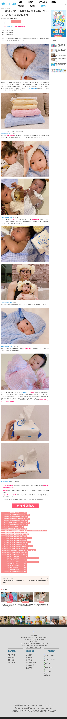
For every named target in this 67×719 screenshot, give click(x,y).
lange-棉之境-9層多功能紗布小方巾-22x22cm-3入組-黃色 (15, 514)
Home (2, 8)
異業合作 (11, 657)
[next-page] (26, 610)
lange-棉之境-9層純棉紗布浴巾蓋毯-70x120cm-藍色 (14, 552)
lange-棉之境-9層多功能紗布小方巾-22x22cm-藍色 (14, 567)
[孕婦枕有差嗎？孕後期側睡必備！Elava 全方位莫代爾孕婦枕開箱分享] (41, 597)
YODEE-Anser (15, 18)
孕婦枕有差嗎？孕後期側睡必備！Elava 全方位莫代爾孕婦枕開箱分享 (41, 605)
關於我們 (11, 655)
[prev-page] (24, 610)
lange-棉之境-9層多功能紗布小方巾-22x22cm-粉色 (14, 564)
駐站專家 (29, 668)
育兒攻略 (29, 657)
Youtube (48, 671)
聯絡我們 (11, 663)
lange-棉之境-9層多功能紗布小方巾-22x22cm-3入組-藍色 (15, 518)
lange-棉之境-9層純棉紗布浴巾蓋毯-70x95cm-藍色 (14, 536)
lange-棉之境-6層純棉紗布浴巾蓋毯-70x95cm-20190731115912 (16, 538)
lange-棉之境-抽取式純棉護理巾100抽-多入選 (12, 530)
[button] (65, 4)
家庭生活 (29, 660)
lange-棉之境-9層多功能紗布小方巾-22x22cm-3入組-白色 (15, 522)
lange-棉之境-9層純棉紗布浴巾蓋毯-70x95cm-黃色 (14, 528)
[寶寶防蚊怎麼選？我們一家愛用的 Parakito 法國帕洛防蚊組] (25, 597)
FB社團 (47, 663)
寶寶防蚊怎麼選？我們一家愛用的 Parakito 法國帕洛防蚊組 (25, 605)
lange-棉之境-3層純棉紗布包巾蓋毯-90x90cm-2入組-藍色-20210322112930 (20, 562)
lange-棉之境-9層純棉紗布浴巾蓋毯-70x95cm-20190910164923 (17, 546)
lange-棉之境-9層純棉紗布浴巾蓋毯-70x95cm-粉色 (14, 532)
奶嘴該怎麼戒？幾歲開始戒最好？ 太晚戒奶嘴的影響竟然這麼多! (60, 64)
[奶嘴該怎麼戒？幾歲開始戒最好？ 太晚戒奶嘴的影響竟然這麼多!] (53, 64)
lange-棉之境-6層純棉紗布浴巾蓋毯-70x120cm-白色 (14, 524)
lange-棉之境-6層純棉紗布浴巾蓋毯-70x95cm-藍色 (14, 569)
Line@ (47, 675)
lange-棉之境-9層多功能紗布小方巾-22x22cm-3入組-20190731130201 (18, 550)
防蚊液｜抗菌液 (25, 601)
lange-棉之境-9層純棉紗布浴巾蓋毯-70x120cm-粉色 (14, 548)
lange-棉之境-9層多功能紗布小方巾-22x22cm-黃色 (14, 560)
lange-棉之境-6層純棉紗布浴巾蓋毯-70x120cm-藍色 (14, 520)
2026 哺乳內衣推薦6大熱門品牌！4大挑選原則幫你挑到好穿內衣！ (60, 50)
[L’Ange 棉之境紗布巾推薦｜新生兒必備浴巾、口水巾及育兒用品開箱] (9, 597)
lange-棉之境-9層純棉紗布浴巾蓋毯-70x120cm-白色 (14, 556)
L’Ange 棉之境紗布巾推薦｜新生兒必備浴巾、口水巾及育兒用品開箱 (9, 605)
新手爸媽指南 (31, 663)
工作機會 (11, 660)
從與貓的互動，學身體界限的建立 (38, 580)
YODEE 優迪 (49, 655)
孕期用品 (41, 601)
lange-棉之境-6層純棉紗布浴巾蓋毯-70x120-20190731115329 (16, 542)
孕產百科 (29, 655)
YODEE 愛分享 (50, 659)
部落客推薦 (30, 665)
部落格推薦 (7, 8)
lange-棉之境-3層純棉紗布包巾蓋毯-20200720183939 (15, 534)
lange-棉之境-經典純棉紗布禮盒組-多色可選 (36, 530)
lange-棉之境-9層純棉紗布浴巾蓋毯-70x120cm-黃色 (14, 544)
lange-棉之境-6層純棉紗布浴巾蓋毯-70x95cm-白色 (14, 512)
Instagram (49, 667)
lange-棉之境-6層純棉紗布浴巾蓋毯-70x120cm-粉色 (14, 516)
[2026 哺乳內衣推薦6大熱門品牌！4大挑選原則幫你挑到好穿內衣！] (53, 50)
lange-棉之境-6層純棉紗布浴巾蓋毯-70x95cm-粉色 (14, 566)
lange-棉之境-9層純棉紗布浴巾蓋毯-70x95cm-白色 (14, 540)
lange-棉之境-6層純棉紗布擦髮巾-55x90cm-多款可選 (14, 554)
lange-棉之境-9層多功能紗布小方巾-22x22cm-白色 (14, 571)
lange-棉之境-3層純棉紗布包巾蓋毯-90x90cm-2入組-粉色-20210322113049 (20, 558)
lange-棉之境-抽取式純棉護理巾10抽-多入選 (12, 526)
